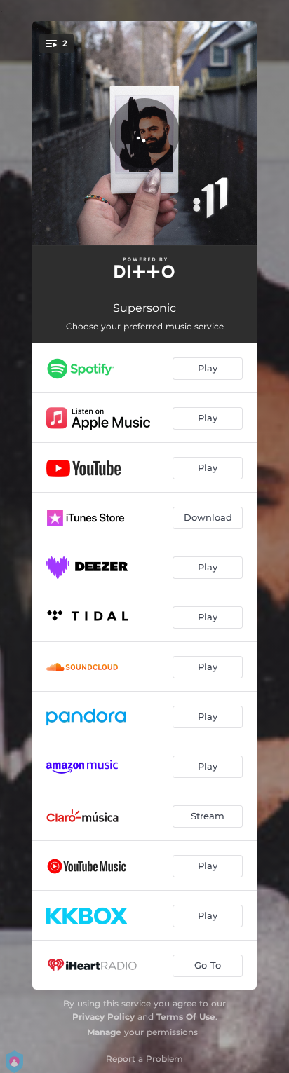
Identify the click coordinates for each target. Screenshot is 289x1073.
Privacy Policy (103, 1016)
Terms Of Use (185, 1016)
